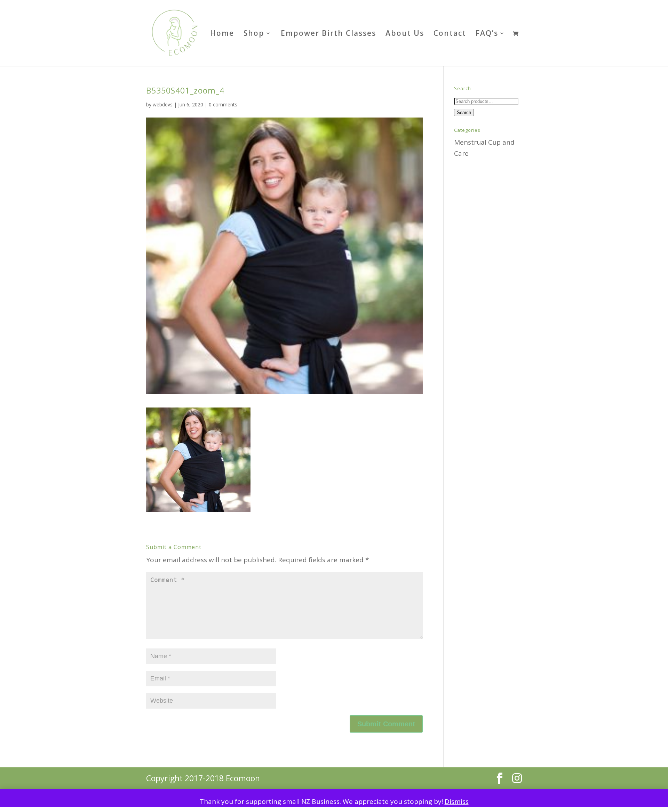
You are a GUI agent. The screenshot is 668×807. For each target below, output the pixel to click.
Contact (450, 34)
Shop (254, 34)
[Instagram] (517, 778)
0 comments (223, 104)
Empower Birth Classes (328, 34)
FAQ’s (487, 34)
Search (464, 112)
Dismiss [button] (457, 801)
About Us (404, 34)
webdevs (163, 104)
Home (222, 34)
